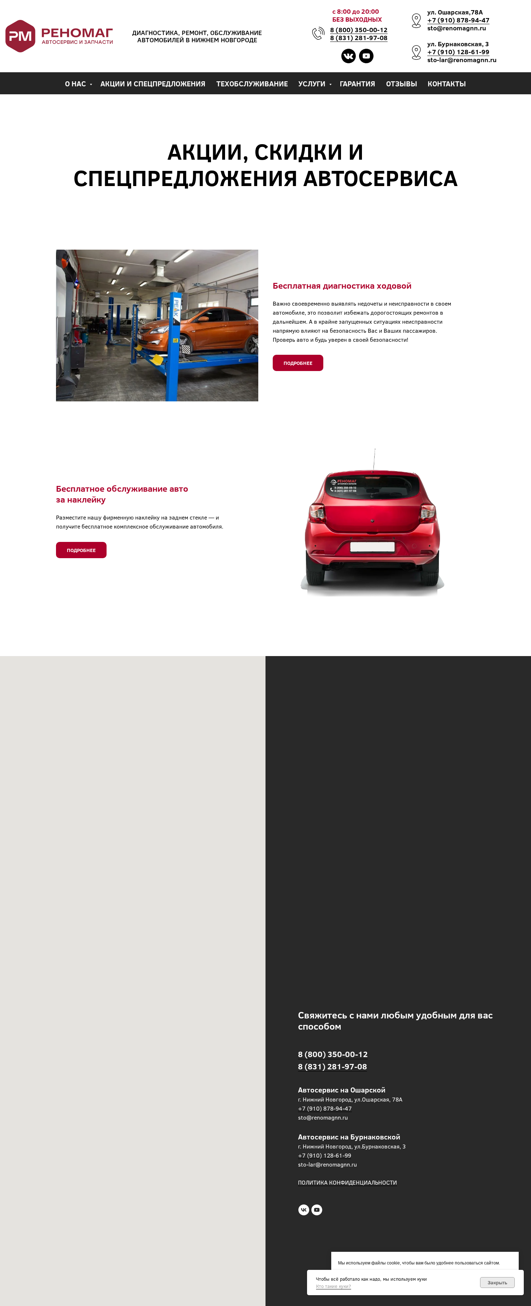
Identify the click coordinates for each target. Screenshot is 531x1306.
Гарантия (357, 83)
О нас (76, 83)
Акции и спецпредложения (153, 83)
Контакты (447, 83)
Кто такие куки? (333, 1286)
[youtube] (316, 1209)
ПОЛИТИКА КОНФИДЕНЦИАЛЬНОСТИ (347, 1182)
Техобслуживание (252, 83)
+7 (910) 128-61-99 (458, 51)
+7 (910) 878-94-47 (458, 20)
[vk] (303, 1209)
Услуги (312, 83)
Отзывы (401, 83)
